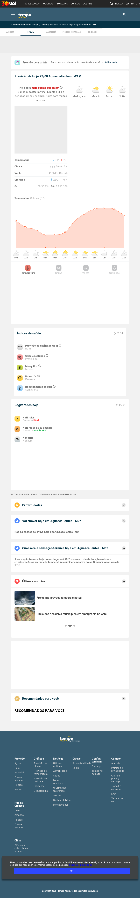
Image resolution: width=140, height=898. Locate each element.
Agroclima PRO (40, 430)
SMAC (36, 420)
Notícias (58, 758)
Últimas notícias (57, 765)
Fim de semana (71, 32)
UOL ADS (87, 3)
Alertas (57, 795)
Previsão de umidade (40, 780)
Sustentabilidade (62, 800)
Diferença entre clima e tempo (22, 848)
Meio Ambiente (58, 782)
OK (71, 871)
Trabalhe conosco (116, 787)
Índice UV (39, 786)
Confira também (97, 760)
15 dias (92, 32)
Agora (10, 32)
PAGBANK (62, 3)
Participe (97, 766)
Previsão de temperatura (41, 772)
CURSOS (75, 3)
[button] (66, 626)
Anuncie (115, 763)
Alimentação (60, 770)
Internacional (60, 804)
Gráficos (39, 758)
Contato (116, 758)
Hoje (30, 32)
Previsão (20, 758)
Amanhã (51, 32)
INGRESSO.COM (31, 3)
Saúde (56, 775)
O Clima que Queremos (59, 789)
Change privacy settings (115, 778)
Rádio (76, 768)
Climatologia (41, 790)
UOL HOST (48, 3)
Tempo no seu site (97, 772)
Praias (18, 789)
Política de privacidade (117, 769)
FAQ (113, 793)
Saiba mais (110, 62)
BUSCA (119, 3)
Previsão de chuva (40, 765)
